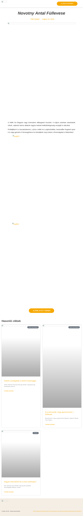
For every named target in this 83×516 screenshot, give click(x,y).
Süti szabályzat (50, 511)
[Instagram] (76, 503)
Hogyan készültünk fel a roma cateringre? (20, 482)
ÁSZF (34, 511)
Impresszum (57, 511)
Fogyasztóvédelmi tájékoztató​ (67, 511)
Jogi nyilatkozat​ (78, 511)
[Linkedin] (80, 503)
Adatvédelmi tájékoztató (41, 511)
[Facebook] (72, 503)
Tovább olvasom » (9, 391)
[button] (79, 3)
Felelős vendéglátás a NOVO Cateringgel (20, 381)
